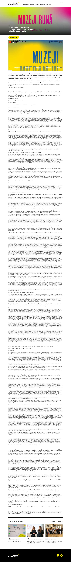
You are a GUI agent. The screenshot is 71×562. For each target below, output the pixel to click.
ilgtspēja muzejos (26, 4)
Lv (60, 2)
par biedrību (32, 4)
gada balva (37, 4)
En (62, 2)
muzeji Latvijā (48, 4)
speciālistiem (42, 4)
